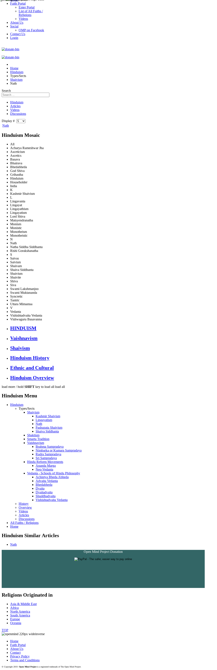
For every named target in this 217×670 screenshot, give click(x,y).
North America (20, 611)
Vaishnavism (24, 338)
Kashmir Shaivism (48, 416)
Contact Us (17, 34)
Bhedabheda (44, 484)
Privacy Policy (20, 656)
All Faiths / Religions (24, 522)
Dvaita (40, 488)
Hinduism (16, 102)
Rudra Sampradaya (48, 454)
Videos (14, 110)
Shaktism (33, 435)
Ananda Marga (46, 465)
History (24, 503)
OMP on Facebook (31, 30)
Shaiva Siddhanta (47, 431)
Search (6, 90)
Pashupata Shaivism (49, 427)
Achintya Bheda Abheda (52, 477)
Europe (15, 619)
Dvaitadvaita (44, 492)
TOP (5, 630)
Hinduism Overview (32, 377)
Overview (25, 507)
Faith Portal (18, 645)
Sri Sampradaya (46, 458)
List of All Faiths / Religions (31, 13)
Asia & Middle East (23, 604)
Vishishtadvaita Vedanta (52, 500)
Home (14, 526)
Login (14, 38)
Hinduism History (29, 358)
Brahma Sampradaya (50, 446)
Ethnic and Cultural (32, 368)
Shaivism (20, 348)
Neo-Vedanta (44, 469)
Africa (14, 608)
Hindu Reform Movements (45, 462)
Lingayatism (44, 420)
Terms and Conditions (25, 660)
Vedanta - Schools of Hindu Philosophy (53, 473)
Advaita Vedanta (47, 481)
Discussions (18, 113)
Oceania (15, 623)
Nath (5, 125)
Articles (15, 106)
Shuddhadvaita (46, 496)
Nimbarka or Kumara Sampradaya (59, 450)
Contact (15, 652)
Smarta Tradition (38, 439)
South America (20, 615)
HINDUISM (23, 328)
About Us (16, 649)
